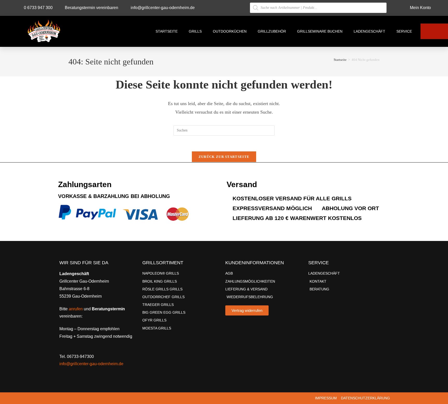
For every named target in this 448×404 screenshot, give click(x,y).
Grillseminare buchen (319, 31)
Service (404, 31)
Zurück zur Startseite (224, 157)
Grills (195, 31)
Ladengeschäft (369, 31)
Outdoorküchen (230, 31)
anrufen (76, 309)
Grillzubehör (272, 31)
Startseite (167, 31)
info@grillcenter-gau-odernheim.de (91, 364)
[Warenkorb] (434, 31)
